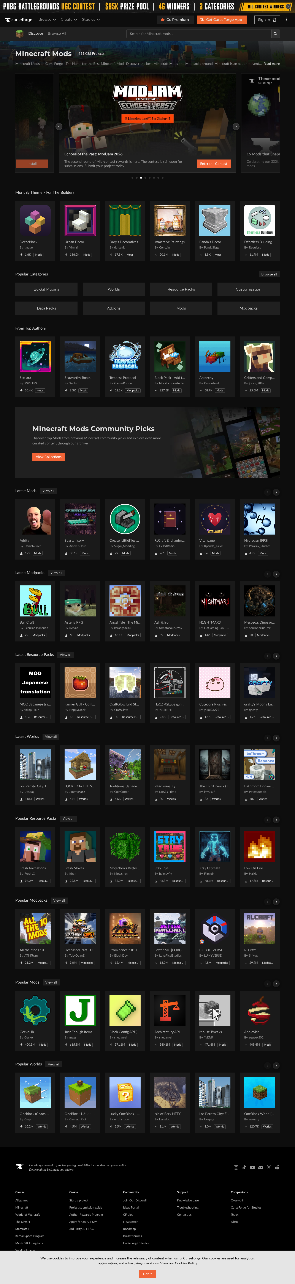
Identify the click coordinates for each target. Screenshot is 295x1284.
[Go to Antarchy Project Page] (215, 366)
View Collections (49, 457)
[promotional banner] (147, 6)
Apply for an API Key (83, 1221)
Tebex (234, 1214)
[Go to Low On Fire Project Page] (260, 857)
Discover (35, 33)
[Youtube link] (252, 1167)
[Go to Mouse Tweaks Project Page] (215, 1021)
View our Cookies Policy (178, 1263)
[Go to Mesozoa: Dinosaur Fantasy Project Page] (260, 611)
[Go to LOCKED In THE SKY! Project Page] (80, 775)
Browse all (269, 274)
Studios (88, 19)
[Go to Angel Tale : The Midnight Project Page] (125, 611)
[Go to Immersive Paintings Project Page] (170, 231)
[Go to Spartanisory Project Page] (80, 529)
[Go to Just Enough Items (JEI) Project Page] (80, 1021)
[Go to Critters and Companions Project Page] (260, 366)
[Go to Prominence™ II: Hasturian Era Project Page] (125, 939)
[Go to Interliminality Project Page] (170, 775)
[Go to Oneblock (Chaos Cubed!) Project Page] (35, 1103)
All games (21, 1200)
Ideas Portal (131, 1207)
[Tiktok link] (244, 1167)
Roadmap (129, 1229)
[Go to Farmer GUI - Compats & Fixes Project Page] (80, 693)
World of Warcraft (27, 1214)
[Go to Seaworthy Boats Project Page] (80, 366)
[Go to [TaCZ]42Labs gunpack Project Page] (170, 693)
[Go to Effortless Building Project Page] (260, 231)
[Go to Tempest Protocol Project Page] (125, 366)
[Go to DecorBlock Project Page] (35, 231)
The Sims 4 (22, 1221)
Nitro (234, 1221)
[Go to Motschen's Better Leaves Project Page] (125, 857)
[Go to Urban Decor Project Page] (80, 231)
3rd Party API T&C (81, 1229)
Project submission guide (85, 1207)
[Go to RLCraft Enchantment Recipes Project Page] (170, 529)
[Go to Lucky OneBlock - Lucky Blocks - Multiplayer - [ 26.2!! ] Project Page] (125, 1103)
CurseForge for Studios (246, 1207)
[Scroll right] (276, 492)
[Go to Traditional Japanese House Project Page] (125, 775)
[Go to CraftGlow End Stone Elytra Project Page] (125, 693)
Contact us (184, 1214)
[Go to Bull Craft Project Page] (35, 611)
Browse (44, 19)
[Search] (275, 34)
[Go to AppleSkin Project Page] (260, 1021)
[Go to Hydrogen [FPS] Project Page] (260, 529)
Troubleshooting (187, 1207)
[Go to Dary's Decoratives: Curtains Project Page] (125, 231)
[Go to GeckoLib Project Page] (35, 1021)
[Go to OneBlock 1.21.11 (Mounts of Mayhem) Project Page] (80, 1103)
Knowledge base (188, 1200)
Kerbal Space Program (29, 1236)
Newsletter (130, 1221)
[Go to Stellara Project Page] (35, 366)
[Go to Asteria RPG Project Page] (80, 611)
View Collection (256, 164)
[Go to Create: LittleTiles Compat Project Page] (125, 529)
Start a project (78, 1200)
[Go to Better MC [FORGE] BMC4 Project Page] (170, 939)
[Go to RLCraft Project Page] (260, 939)
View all (48, 491)
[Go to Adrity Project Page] (35, 529)
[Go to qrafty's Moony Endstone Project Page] (260, 693)
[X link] (268, 1167)
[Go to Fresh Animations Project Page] (35, 857)
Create (67, 19)
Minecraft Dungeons (29, 1243)
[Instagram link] (236, 1167)
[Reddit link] (277, 1167)
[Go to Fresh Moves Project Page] (80, 857)
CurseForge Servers (136, 1243)
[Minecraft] (19, 34)
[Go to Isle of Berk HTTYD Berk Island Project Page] (170, 1103)
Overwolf (237, 1200)
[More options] (286, 20)
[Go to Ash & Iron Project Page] (170, 611)
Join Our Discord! (135, 1200)
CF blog (128, 1214)
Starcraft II (22, 1229)
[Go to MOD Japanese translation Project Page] (35, 693)
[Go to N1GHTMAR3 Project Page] (215, 611)
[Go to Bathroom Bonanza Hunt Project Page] (260, 775)
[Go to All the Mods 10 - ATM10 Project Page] (35, 939)
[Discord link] (260, 1167)
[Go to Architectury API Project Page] (170, 1021)
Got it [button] (147, 1274)
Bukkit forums (132, 1236)
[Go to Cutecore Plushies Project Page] (215, 693)
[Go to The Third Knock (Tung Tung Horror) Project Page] (215, 775)
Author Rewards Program (86, 1214)
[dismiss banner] (288, 6)
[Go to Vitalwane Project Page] (215, 529)
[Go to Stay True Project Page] (170, 857)
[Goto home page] (18, 20)
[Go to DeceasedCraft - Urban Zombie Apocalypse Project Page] (80, 939)
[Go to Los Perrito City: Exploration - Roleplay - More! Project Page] (35, 775)
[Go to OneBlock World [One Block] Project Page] (260, 1103)
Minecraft (21, 1207)
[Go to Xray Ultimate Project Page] (215, 857)
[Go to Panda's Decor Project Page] (215, 231)
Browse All (57, 33)
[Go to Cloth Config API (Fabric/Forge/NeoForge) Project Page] (125, 1021)
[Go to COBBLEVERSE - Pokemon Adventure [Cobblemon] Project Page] (215, 939)
